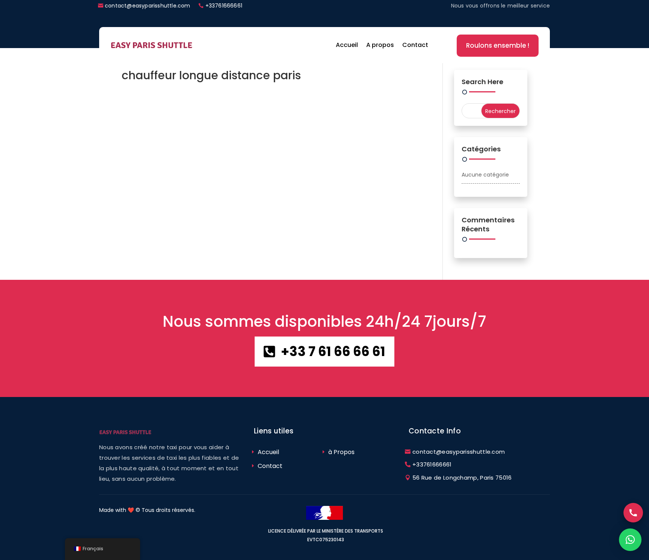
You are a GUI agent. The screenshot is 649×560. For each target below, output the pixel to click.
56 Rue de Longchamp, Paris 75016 (462, 478)
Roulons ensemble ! (497, 45)
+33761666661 (223, 5)
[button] (630, 539)
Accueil (347, 45)
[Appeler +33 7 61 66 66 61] (633, 512)
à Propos (341, 452)
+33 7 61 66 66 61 (333, 351)
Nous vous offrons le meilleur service (500, 5)
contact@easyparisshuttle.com (147, 5)
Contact (415, 45)
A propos (380, 45)
